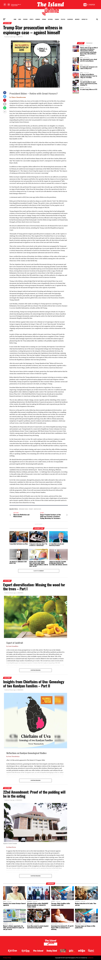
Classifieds (70, 19)
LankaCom (90, 957)
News (19, 19)
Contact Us (84, 19)
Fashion (57, 19)
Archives (77, 19)
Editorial (50, 19)
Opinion (44, 19)
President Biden (23, 509)
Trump (31, 509)
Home (15, 19)
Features (25, 19)
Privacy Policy (7, 957)
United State (37, 509)
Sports (31, 19)
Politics (63, 19)
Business (38, 19)
